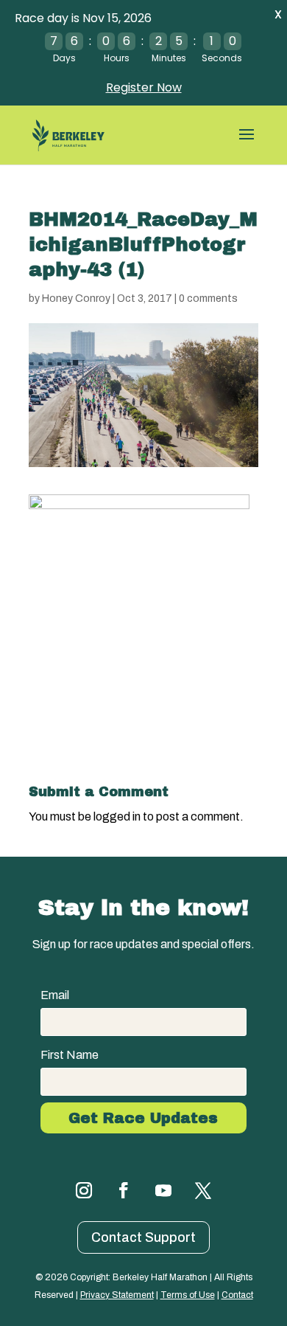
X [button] (278, 14)
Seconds (222, 58)
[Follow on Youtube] (163, 1190)
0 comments (208, 298)
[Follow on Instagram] (84, 1190)
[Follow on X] (203, 1190)
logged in (117, 816)
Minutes (169, 58)
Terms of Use (187, 1295)
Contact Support (143, 1237)
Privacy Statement (117, 1295)
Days (64, 58)
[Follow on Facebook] (123, 1190)
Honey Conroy (76, 298)
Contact (237, 1295)
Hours (117, 58)
